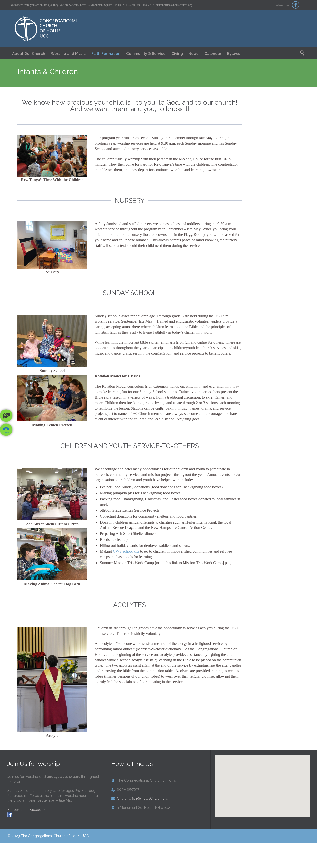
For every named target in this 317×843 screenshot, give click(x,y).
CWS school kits (126, 551)
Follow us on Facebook (26, 810)
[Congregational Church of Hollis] (52, 28)
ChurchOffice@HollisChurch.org (139, 798)
